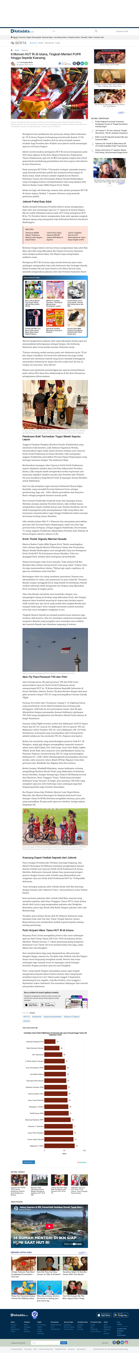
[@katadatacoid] (126, 1342)
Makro (26, 1325)
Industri (40, 43)
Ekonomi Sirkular (69, 1327)
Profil (52, 1327)
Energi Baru (67, 1325)
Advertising (27, 1349)
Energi (57, 43)
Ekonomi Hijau (47, 37)
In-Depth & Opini (73, 37)
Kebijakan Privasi (60, 1349)
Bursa (26, 1329)
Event (119, 1333)
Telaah (92, 1325)
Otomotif (84, 37)
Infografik (80, 1325)
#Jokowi (27, 1021)
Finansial (22, 37)
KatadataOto (121, 1335)
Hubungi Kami (81, 1349)
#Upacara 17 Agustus (71, 1017)
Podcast (97, 37)
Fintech (39, 1327)
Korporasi (27, 1331)
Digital (28, 37)
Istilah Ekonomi (55, 1329)
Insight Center (122, 1329)
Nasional (33, 43)
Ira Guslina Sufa (26, 62)
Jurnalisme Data (60, 37)
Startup (39, 1329)
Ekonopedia (36, 37)
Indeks (119, 1324)
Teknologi (40, 1333)
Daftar (64, 1343)
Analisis (79, 1327)
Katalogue (107, 1329)
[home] (11, 37)
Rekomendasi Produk (32, 278)
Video (90, 37)
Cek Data (80, 1329)
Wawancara (94, 1329)
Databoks (120, 1331)
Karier (35, 1349)
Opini (92, 1327)
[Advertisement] (109, 223)
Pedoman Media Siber (46, 1349)
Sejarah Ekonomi (56, 1325)
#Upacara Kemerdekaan (52, 1017)
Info (102, 37)
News (106, 1325)
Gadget (39, 1331)
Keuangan (27, 1327)
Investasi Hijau (68, 1329)
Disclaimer (71, 1349)
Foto (105, 1331)
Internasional (49, 43)
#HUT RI (27, 1017)
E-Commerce (41, 1325)
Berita (15, 37)
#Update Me (36, 1017)
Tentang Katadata (16, 1349)
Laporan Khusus (95, 1331)
